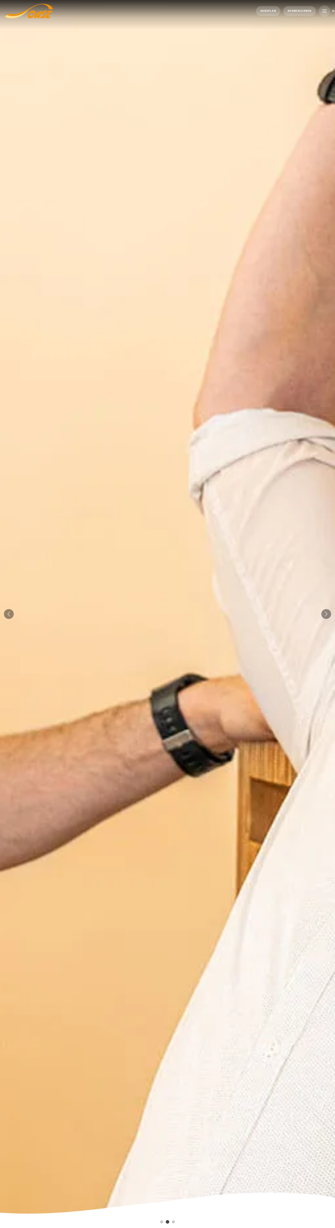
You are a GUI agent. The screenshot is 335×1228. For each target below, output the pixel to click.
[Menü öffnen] (324, 11)
